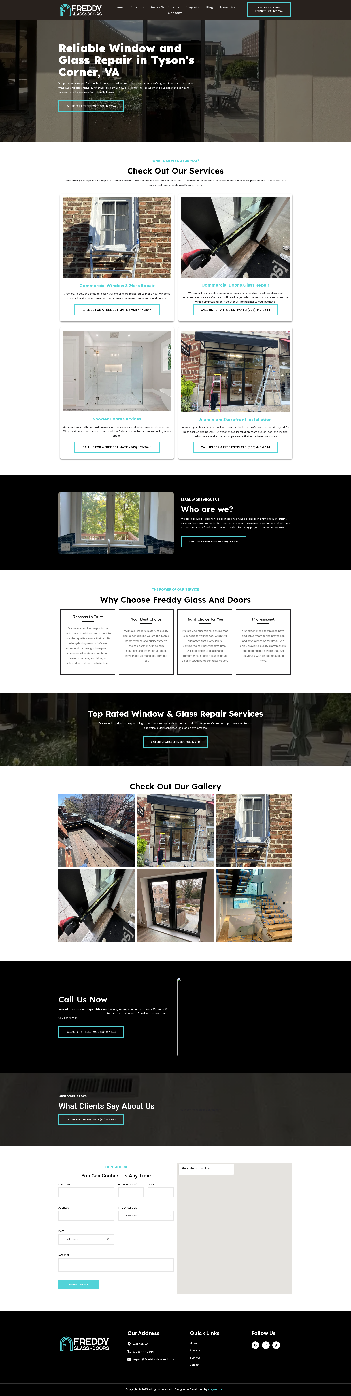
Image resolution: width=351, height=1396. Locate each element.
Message (63, 1255)
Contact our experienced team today (82, 1013)
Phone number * (127, 1184)
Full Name (64, 1184)
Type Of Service (127, 1207)
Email (151, 1184)
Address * (64, 1207)
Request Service (78, 1284)
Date (61, 1231)
